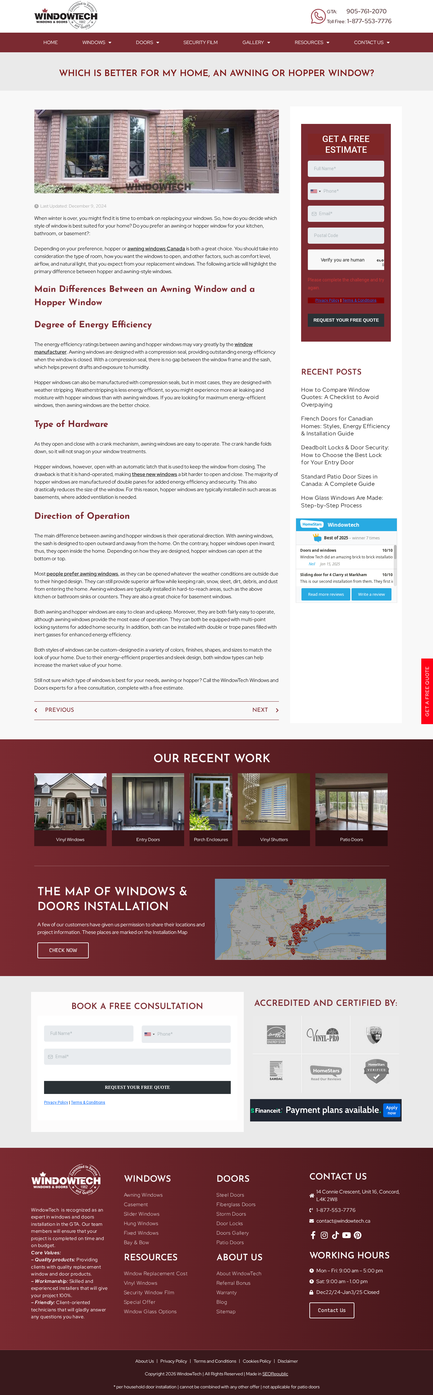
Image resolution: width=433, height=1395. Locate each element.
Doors (144, 42)
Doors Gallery (233, 1233)
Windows (93, 42)
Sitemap (226, 1311)
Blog (222, 1302)
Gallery (253, 42)
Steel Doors (230, 1195)
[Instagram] (324, 1235)
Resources (309, 42)
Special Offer (140, 1302)
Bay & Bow (136, 1242)
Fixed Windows (141, 1233)
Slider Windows (142, 1214)
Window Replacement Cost (156, 1273)
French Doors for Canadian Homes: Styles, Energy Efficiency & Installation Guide (345, 445)
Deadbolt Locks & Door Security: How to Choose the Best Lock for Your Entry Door (345, 474)
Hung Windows (141, 1223)
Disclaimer (288, 1361)
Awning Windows (143, 1195)
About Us (144, 1361)
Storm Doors (231, 1214)
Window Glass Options (150, 1311)
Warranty (227, 1292)
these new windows (154, 474)
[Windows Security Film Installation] (335, 1235)
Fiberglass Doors (236, 1204)
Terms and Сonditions (215, 1361)
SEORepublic (275, 1374)
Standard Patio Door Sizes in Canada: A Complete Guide (339, 499)
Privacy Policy (173, 1361)
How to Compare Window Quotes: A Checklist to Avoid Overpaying (340, 416)
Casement (136, 1204)
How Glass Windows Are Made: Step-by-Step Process (342, 520)
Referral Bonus (234, 1283)
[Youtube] (347, 1235)
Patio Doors (230, 1242)
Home (50, 42)
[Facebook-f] (313, 1235)
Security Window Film (149, 1292)
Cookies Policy (257, 1361)
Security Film (201, 42)
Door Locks (230, 1223)
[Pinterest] (358, 1235)
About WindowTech (239, 1273)
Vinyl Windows (141, 1283)
